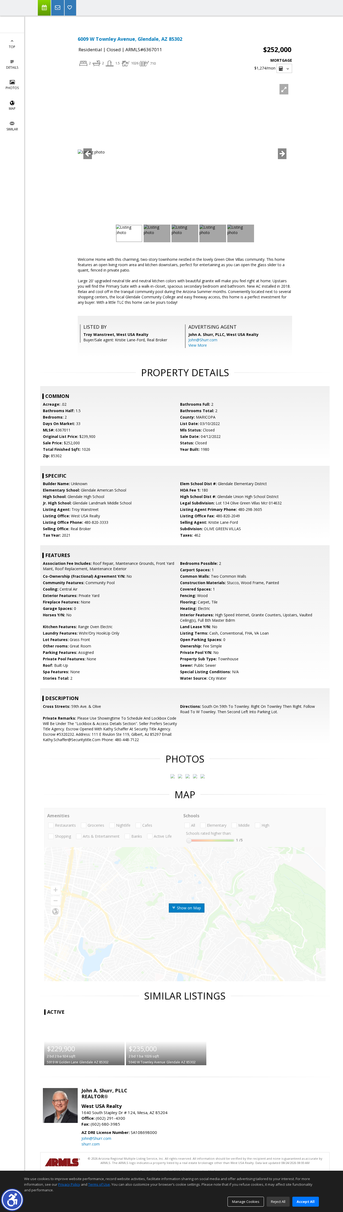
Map (12, 108)
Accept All (306, 1201)
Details (12, 67)
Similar (12, 129)
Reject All (278, 1201)
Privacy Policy (69, 1184)
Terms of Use (99, 1184)
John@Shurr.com (202, 339)
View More (197, 345)
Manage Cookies (245, 1201)
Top (12, 47)
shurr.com (90, 1144)
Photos (12, 88)
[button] (12, 1199)
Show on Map (188, 907)
